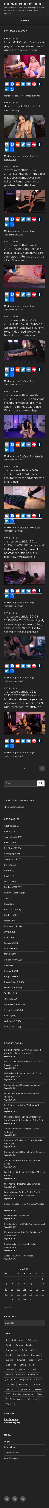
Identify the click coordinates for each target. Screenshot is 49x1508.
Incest (7, 921)
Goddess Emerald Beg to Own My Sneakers (24, 1152)
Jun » (12, 1307)
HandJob (8, 909)
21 (12, 1294)
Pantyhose (25, 1389)
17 (31, 1289)
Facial (31, 1365)
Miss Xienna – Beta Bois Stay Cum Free (22, 1184)
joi (7, 1379)
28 (12, 1299)
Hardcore (8, 915)
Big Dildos (9, 848)
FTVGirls (32, 1370)
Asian (21, 1340)
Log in (7, 1441)
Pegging (37, 1389)
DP (5, 870)
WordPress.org (11, 1458)
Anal (6, 831)
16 (24, 1289)
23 (24, 1294)
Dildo (8, 1365)
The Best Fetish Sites (14, 807)
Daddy (31, 1360)
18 (37, 1289)
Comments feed (11, 1453)
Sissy (39, 1394)
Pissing (7, 971)
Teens (7, 999)
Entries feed (10, 1447)
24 (30, 1294)
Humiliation (33, 1374)
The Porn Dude (27, 800)
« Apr (6, 1307)
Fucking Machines (12, 893)
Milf (21, 96)
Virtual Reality (10, 1010)
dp (15, 1365)
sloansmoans (10, 159)
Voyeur (7, 1015)
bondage (30, 1345)
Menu (26, 21)
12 (43, 1284)
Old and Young (10, 960)
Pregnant (8, 976)
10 (30, 1284)
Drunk (7, 876)
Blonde (9, 1345)
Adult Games (10, 826)
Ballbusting (33, 1340)
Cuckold (9, 1360)
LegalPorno (25, 1379)
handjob (9, 1374)
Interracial (8, 926)
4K (36, 156)
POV (8, 1394)
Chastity (39, 456)
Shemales (8, 987)
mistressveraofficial (13, 234)
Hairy (6, 904)
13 (6, 1289)
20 (6, 1294)
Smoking (8, 993)
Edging (22, 1365)
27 (6, 1299)
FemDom (24, 156)
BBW (6, 842)
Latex (38, 527)
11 (37, 1284)
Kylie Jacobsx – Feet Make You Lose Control (24, 1224)
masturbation (24, 1384)
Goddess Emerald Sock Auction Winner (22, 1085)
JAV (6, 932)
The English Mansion (15, 1399)
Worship (9, 1404)
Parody (7, 965)
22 (18, 1294)
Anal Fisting (9, 837)
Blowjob (19, 1345)
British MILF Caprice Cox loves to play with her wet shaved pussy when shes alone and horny (24, 46)
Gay (6, 898)
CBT (32, 1350)
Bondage (8, 854)
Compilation (9, 859)
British (33, 96)
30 (24, 1299)
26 (43, 1294)
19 (43, 1289)
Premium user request (23, 1394)
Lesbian (7, 943)
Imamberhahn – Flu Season (16, 1215)
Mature (7, 948)
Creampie (35, 1355)
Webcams (9, 1021)
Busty (24, 1350)
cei (39, 1350)
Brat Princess (12, 1350)
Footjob (21, 1370)
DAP (6, 865)
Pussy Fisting (10, 982)
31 (31, 1299)
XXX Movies (10, 1027)
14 (12, 1289)
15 (18, 1289)
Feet (6, 882)
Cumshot (20, 1360)
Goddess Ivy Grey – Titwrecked (18, 1256)
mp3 (14, 1389)
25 (37, 1294)
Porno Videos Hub (22, 4)
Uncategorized (11, 1004)
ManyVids (10, 1384)
